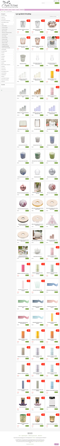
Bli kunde (6, 9)
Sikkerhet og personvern (32, 435)
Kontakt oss (22, 9)
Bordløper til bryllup (5, 44)
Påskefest (2, 76)
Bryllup (2, 24)
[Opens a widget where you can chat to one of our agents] (56, 444)
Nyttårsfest (3, 81)
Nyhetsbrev (40, 435)
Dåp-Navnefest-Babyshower (5, 20)
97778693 (33, 437)
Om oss (10, 9)
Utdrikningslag (3, 49)
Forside (2, 9)
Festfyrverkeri (3, 69)
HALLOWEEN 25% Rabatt (5, 78)
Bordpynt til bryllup (4, 39)
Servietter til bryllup (5, 27)
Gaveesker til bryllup (5, 34)
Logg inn (17, 9)
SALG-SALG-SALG (4, 15)
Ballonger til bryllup (4, 42)
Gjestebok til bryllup (5, 37)
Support (13, 9)
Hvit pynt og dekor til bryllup (6, 47)
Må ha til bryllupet (4, 25)
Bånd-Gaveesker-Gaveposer (5, 64)
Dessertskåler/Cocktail (4, 22)
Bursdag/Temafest (4, 51)
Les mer (34, 441)
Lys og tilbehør (3, 61)
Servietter (3, 52)
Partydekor (3, 66)
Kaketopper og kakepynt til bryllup (7, 32)
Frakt (20, 435)
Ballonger (2, 59)
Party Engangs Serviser (5, 71)
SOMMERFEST (3, 74)
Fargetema (3, 17)
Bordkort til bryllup (4, 29)
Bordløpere (3, 56)
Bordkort (2, 54)
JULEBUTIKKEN (3, 73)
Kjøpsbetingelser (24, 435)
